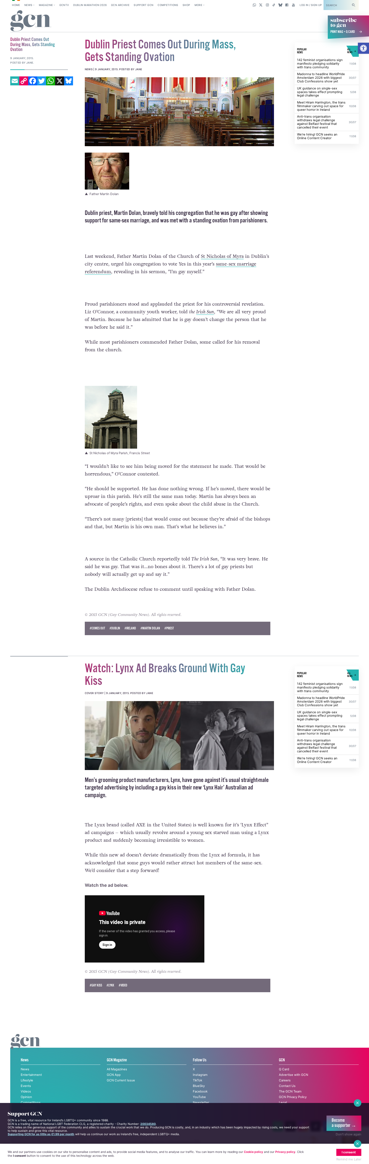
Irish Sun (205, 312)
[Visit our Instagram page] (267, 5)
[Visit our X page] (260, 5)
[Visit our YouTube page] (293, 5)
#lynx (110, 985)
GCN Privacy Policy (293, 1097)
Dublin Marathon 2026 (90, 5)
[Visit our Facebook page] (287, 5)
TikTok (197, 1080)
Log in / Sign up (311, 5)
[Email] (14, 80)
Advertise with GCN (293, 1075)
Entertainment (31, 1075)
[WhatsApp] (50, 80)
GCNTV (64, 5)
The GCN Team (290, 1091)
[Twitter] (41, 80)
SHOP (186, 5)
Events (26, 1086)
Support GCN (143, 5)
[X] (59, 80)
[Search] (353, 5)
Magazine (46, 5)
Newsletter (201, 1102)
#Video (123, 985)
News (28, 5)
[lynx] (179, 735)
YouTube (199, 1097)
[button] (363, 48)
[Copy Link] (23, 80)
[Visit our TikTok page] (273, 5)
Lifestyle (27, 1080)
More (198, 5)
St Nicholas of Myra (222, 256)
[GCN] (25, 1046)
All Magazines (117, 1069)
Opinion (26, 1097)
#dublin (115, 628)
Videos (26, 1091)
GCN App (114, 1075)
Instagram (200, 1075)
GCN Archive (120, 5)
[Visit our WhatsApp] (254, 5)
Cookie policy (253, 1152)
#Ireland (130, 628)
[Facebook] (32, 80)
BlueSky (199, 1086)
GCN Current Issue (121, 1080)
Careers (285, 1080)
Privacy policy (285, 1152)
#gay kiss (96, 985)
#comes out (97, 628)
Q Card (284, 1069)
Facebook (200, 1091)
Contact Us (287, 1086)
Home (16, 5)
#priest (169, 628)
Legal (283, 1102)
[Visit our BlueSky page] (280, 5)
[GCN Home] (30, 21)
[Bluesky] (68, 80)
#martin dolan (150, 628)
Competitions (168, 5)
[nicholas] (179, 111)
